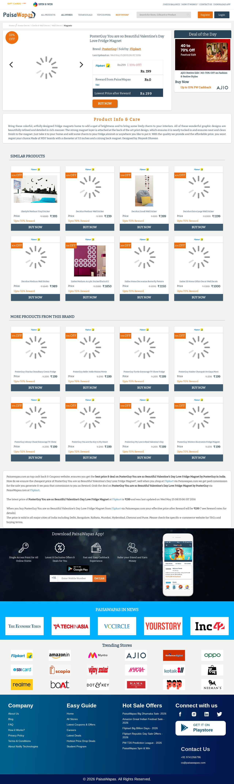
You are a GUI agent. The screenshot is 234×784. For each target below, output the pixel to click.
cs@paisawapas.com (193, 762)
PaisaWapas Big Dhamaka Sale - (144, 713)
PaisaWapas (106, 779)
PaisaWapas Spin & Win (136, 748)
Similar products (27, 156)
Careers (71, 730)
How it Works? (16, 730)
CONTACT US (206, 4)
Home (70, 713)
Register (205, 14)
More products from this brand (42, 316)
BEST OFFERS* (122, 15)
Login (221, 14)
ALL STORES (66, 15)
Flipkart (135, 49)
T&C (97, 85)
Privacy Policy (16, 735)
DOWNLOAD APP (222, 4)
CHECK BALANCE (171, 4)
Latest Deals (74, 735)
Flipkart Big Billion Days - (140, 728)
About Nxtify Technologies (23, 746)
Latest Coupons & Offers (81, 724)
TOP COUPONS (103, 15)
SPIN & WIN (45, 4)
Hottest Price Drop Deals (81, 741)
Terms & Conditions (19, 741)
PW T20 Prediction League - (142, 742)
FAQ (10, 724)
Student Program (76, 746)
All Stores (72, 719)
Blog (10, 719)
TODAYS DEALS (85, 15)
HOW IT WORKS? (190, 4)
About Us (13, 713)
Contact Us (195, 749)
